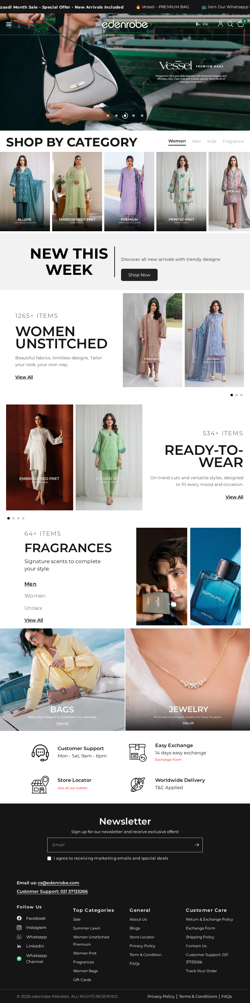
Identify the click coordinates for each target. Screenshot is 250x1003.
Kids (211, 141)
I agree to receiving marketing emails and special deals (111, 858)
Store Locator (142, 937)
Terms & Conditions (198, 996)
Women (177, 141)
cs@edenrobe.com (58, 883)
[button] (231, 395)
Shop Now (139, 275)
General (140, 910)
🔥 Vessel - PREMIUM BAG (121, 7)
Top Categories (93, 910)
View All (24, 377)
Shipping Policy (200, 937)
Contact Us (196, 946)
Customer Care (206, 910)
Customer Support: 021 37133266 (52, 891)
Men (196, 141)
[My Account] (220, 24)
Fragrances (83, 962)
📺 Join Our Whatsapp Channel (192, 7)
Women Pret (85, 953)
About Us (138, 919)
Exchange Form (168, 759)
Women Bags (85, 971)
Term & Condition (146, 954)
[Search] (230, 24)
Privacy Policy (142, 946)
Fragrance (233, 141)
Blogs (135, 928)
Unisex (33, 608)
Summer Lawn (86, 928)
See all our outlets (72, 788)
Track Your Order (201, 971)
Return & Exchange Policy (209, 919)
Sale (76, 919)
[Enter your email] (197, 845)
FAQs (135, 963)
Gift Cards (82, 979)
